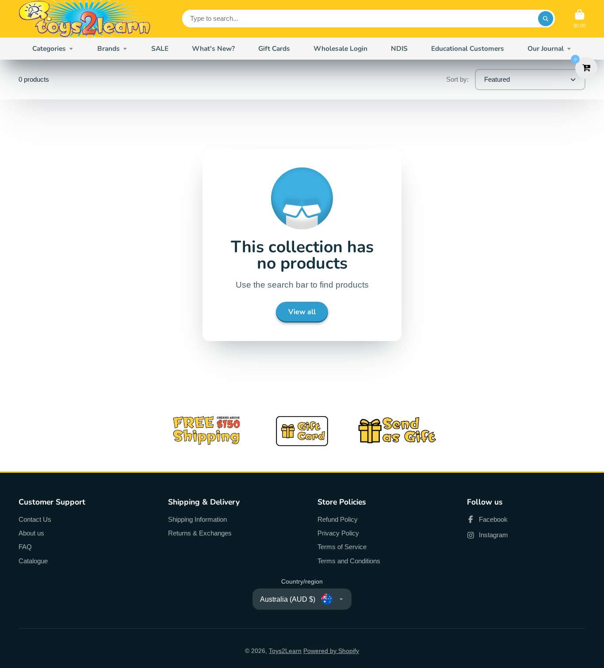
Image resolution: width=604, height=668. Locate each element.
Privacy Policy (338, 533)
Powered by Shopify (331, 650)
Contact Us (35, 519)
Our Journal (546, 48)
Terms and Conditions (348, 561)
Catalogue (33, 561)
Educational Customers (467, 48)
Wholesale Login (340, 48)
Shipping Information (197, 519)
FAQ (25, 546)
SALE (159, 48)
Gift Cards (274, 48)
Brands (108, 48)
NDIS (399, 48)
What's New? (213, 48)
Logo (85, 19)
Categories (49, 48)
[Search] (545, 18)
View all (302, 312)
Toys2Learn (285, 650)
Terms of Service (342, 546)
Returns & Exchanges (200, 533)
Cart (579, 18)
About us (31, 533)
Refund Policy (337, 519)
